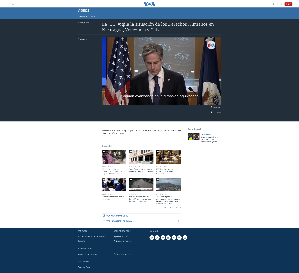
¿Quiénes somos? (121, 237)
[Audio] (281, 4)
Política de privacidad (123, 241)
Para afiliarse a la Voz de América (91, 237)
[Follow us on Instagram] (185, 237)
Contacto (81, 241)
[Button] (82, 39)
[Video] (274, 4)
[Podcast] (174, 237)
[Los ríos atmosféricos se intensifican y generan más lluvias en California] (141, 184)
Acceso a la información (88, 254)
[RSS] (168, 237)
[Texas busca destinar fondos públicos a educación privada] (141, 157)
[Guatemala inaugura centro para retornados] (114, 184)
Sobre (93, 17)
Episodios (83, 17)
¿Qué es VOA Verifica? (123, 254)
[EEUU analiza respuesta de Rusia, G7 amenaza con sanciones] (168, 157)
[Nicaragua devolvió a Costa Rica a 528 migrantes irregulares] (193, 136)
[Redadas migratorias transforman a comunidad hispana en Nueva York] (114, 157)
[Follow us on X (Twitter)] (157, 237)
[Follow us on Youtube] (163, 237)
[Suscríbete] (179, 237)
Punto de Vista (84, 267)
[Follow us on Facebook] (152, 237)
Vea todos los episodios (172, 207)
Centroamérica (206, 135)
